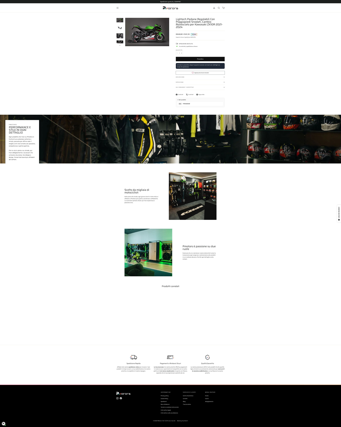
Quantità (179, 50)
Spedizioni (164, 401)
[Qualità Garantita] (207, 357)
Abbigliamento (209, 401)
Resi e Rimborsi (165, 404)
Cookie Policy (164, 399)
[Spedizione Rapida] (133, 357)
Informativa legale (166, 410)
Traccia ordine (187, 404)
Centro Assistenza (188, 396)
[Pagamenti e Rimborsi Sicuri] (170, 357)
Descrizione (180, 77)
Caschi (207, 399)
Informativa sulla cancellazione (169, 413)
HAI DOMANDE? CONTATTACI (185, 87)
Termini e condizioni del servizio (170, 407)
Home (206, 396)
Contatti (185, 399)
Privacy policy (165, 396)
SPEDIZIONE (180, 82)
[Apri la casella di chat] (3, 424)
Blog (184, 401)
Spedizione (187, 37)
